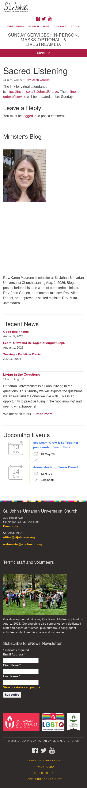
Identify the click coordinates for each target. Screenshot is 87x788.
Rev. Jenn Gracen (38, 79)
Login (75, 26)
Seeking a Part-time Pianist (22, 354)
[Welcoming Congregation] (54, 721)
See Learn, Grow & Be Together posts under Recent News (55, 445)
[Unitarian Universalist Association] (22, 721)
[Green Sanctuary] (74, 721)
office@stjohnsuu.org (19, 537)
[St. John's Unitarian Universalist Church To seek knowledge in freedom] (43, 7)
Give (46, 26)
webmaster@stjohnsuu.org (22, 544)
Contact (60, 26)
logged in (30, 116)
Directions (15, 26)
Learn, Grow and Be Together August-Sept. (34, 343)
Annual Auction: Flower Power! (55, 467)
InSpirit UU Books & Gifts (44, 779)
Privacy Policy (44, 767)
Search (33, 26)
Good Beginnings (16, 331)
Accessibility (44, 773)
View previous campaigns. (22, 687)
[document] (43, 276)
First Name (11, 665)
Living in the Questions (21, 374)
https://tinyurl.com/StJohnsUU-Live (32, 91)
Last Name (11, 676)
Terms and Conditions (43, 760)
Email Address (14, 654)
